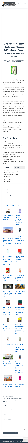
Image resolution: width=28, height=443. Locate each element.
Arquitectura (15, 60)
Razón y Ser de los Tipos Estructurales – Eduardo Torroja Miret (19, 348)
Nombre (6, 405)
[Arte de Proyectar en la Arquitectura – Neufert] (20, 378)
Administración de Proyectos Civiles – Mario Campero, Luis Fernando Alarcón (20, 311)
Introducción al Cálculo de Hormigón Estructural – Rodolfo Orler (7, 311)
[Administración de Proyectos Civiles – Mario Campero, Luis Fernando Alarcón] (20, 302)
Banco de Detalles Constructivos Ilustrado (8, 217)
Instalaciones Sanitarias (16, 61)
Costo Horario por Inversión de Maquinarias (20, 293)
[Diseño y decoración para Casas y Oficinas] (8, 378)
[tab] (8, 167)
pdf (21, 195)
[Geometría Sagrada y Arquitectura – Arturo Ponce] (8, 320)
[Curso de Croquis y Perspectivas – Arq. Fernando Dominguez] (20, 270)
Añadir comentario (9, 419)
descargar (7, 192)
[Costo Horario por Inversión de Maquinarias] (20, 286)
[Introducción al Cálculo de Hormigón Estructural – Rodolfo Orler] (8, 302)
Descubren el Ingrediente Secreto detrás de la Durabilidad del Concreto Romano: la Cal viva (7, 240)
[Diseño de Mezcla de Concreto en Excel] (8, 357)
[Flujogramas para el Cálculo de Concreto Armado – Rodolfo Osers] (20, 251)
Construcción (7, 60)
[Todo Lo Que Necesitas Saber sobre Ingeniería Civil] (8, 286)
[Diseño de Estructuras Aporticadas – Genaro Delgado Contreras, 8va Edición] (20, 211)
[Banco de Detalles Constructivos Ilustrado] (8, 211)
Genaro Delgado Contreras (10, 195)
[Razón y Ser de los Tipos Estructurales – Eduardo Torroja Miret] (20, 339)
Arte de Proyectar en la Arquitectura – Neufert (19, 384)
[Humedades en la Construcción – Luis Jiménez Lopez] (8, 270)
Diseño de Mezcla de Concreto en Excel (8, 363)
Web (5, 414)
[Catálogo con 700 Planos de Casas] (8, 339)
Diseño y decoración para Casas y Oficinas (7, 384)
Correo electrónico (9, 410)
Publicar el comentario (10, 433)
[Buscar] (18, 3)
